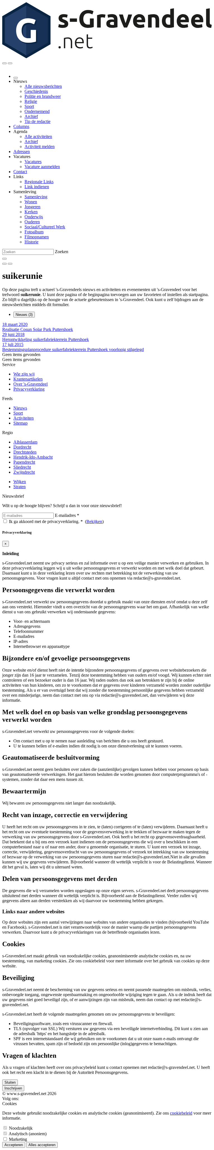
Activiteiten (23, 418)
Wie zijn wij (24, 374)
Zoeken (61, 251)
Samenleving (36, 196)
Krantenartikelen (28, 379)
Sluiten (10, 1082)
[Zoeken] (4, 259)
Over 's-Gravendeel (30, 384)
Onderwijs (34, 216)
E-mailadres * (67, 515)
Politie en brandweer (43, 96)
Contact (20, 171)
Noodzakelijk (21, 1128)
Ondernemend (37, 111)
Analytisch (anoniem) (28, 1133)
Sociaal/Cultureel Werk (45, 226)
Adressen (21, 151)
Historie (31, 241)
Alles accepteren (41, 1145)
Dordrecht (22, 447)
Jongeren (32, 206)
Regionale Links (39, 181)
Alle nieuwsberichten (43, 86)
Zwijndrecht (24, 472)
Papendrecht (24, 462)
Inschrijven (13, 1088)
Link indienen (37, 186)
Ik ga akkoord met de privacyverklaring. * (46, 521)
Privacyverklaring (29, 389)
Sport (29, 106)
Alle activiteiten (38, 136)
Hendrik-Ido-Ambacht (33, 457)
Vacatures (33, 161)
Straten (19, 486)
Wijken (19, 481)
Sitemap (20, 423)
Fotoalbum (34, 231)
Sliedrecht (22, 467)
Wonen (31, 201)
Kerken (31, 211)
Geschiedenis (36, 91)
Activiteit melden (40, 146)
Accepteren (13, 1145)
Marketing (18, 1139)
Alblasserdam (25, 442)
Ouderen (32, 221)
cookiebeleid (181, 1113)
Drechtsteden (25, 452)
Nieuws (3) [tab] (24, 315)
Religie (31, 101)
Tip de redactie (37, 121)
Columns (21, 126)
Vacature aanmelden (42, 166)
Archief (31, 116)
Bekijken (94, 521)
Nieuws (20, 408)
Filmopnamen (37, 236)
